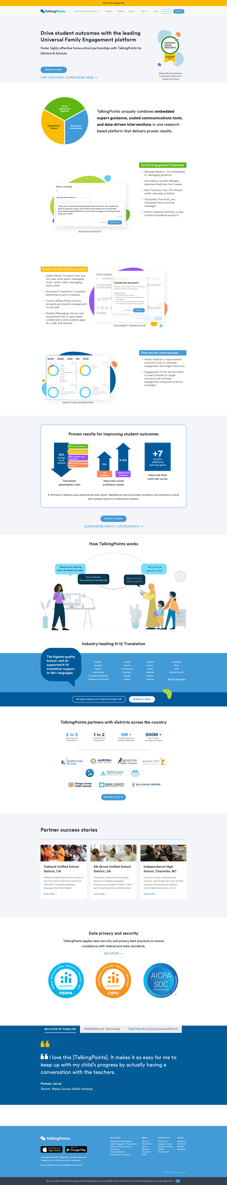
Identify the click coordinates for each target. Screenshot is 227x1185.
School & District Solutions (86, 11)
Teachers (108, 11)
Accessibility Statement (70, 1165)
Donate (161, 1149)
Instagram (181, 1149)
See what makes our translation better (99, 699)
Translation (146, 1152)
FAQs (144, 1154)
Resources (114, 1149)
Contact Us (163, 1141)
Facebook (181, 1141)
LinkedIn (180, 1147)
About (143, 11)
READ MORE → (50, 894)
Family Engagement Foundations (123, 1144)
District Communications (120, 1147)
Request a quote (113, 797)
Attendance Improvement (121, 1141)
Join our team (163, 1152)
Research (146, 1149)
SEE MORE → (113, 953)
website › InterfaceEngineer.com (174, 1172)
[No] (223, 1181)
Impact (131, 11)
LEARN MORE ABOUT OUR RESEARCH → (113, 526)
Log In (166, 11)
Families (120, 11)
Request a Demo (165, 1144)
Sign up (178, 11)
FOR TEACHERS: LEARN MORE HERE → (69, 77)
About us (145, 1141)
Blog (156, 11)
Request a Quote (165, 1147)
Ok (178, 1181)
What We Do (147, 1144)
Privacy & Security (49, 1165)
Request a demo (54, 70)
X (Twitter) (181, 1144)
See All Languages (176, 679)
